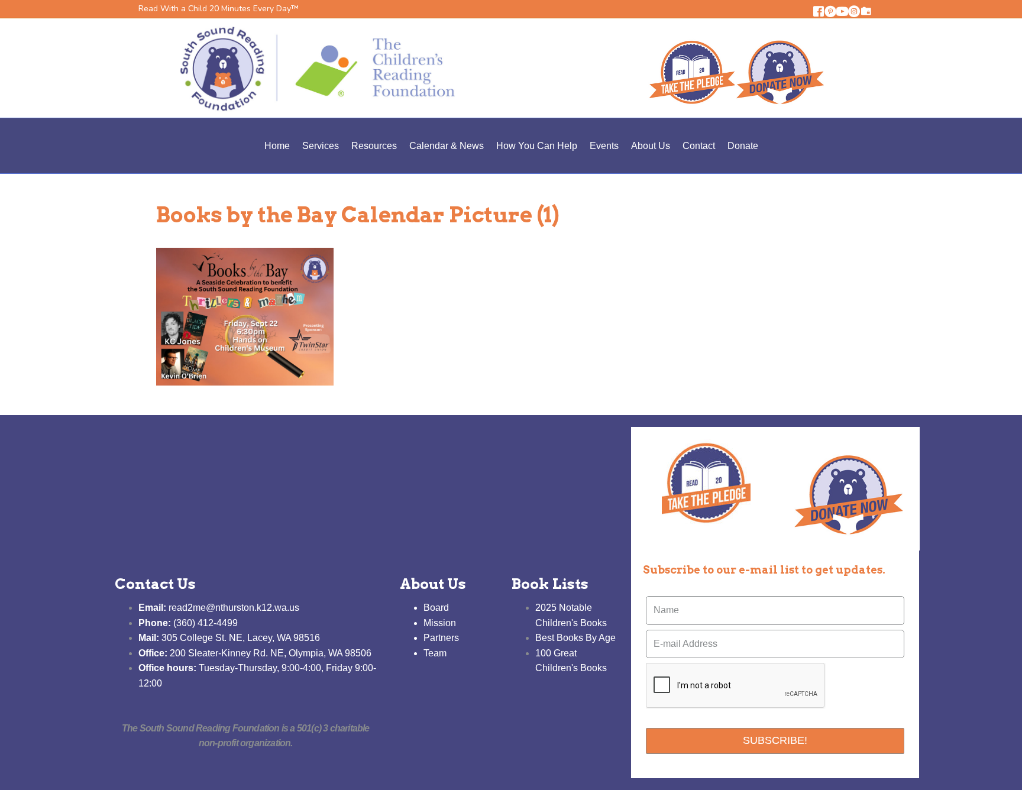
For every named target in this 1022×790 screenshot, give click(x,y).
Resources (374, 146)
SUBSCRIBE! (775, 740)
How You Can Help (536, 146)
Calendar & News (446, 146)
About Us (650, 146)
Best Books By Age (575, 638)
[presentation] (736, 686)
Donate (742, 146)
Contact (699, 146)
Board (436, 608)
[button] (818, 11)
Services (320, 146)
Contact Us (155, 583)
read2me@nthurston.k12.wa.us (218, 608)
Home (277, 146)
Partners (441, 638)
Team (435, 653)
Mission (439, 623)
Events (604, 146)
